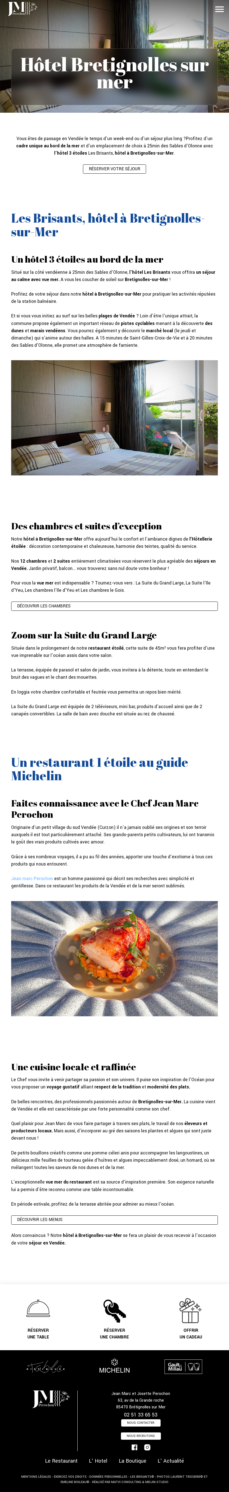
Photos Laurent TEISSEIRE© (180, 1477)
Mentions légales (36, 1477)
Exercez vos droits (70, 1477)
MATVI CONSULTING (126, 1482)
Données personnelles (108, 1477)
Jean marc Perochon (32, 879)
